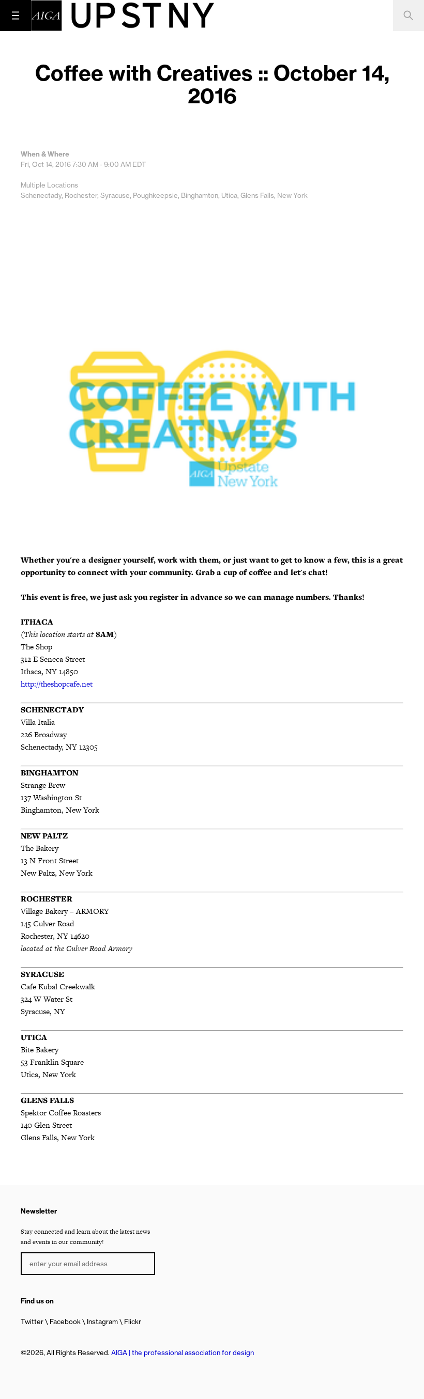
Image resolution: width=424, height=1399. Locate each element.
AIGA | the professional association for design (182, 1352)
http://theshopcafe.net (57, 683)
